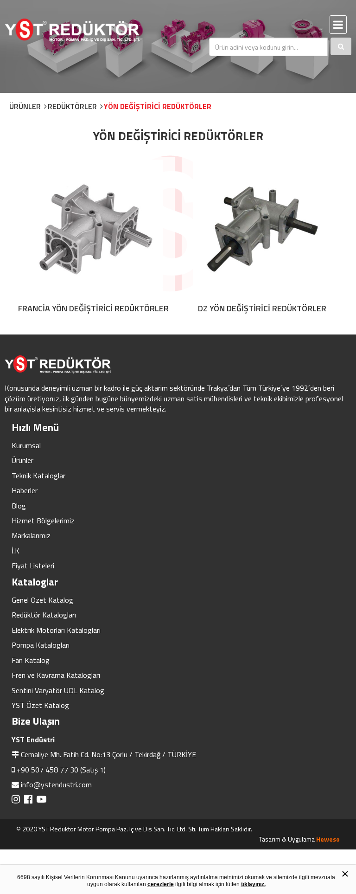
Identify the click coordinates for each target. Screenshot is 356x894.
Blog (19, 505)
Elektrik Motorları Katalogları (56, 630)
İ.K (15, 550)
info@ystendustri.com (56, 784)
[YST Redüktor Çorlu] (86, 30)
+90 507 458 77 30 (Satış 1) (61, 769)
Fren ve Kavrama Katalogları (56, 675)
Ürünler (22, 460)
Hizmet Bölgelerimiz (43, 520)
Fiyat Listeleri (33, 565)
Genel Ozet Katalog (42, 599)
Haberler (25, 490)
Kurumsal (26, 445)
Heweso (328, 839)
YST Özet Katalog (40, 705)
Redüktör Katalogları (44, 614)
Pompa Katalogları (41, 644)
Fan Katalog (31, 660)
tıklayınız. (253, 884)
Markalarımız (31, 535)
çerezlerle (160, 884)
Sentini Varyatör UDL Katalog (58, 690)
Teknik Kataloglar (38, 475)
